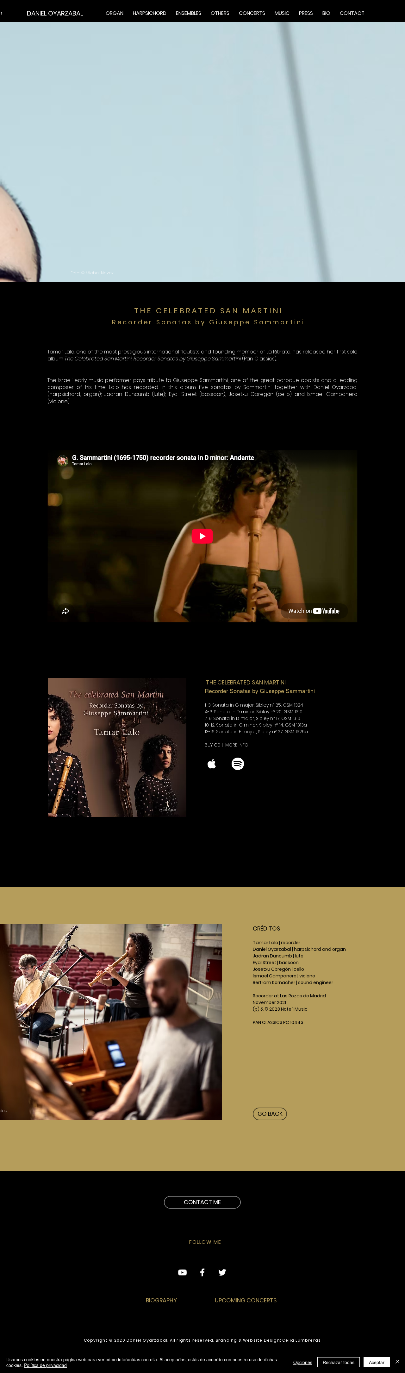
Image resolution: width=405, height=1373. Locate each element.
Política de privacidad (45, 1365)
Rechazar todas (338, 1362)
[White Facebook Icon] (202, 1272)
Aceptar (376, 1362)
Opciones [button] (302, 1362)
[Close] (397, 1362)
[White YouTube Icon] (182, 1272)
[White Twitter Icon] (222, 1272)
